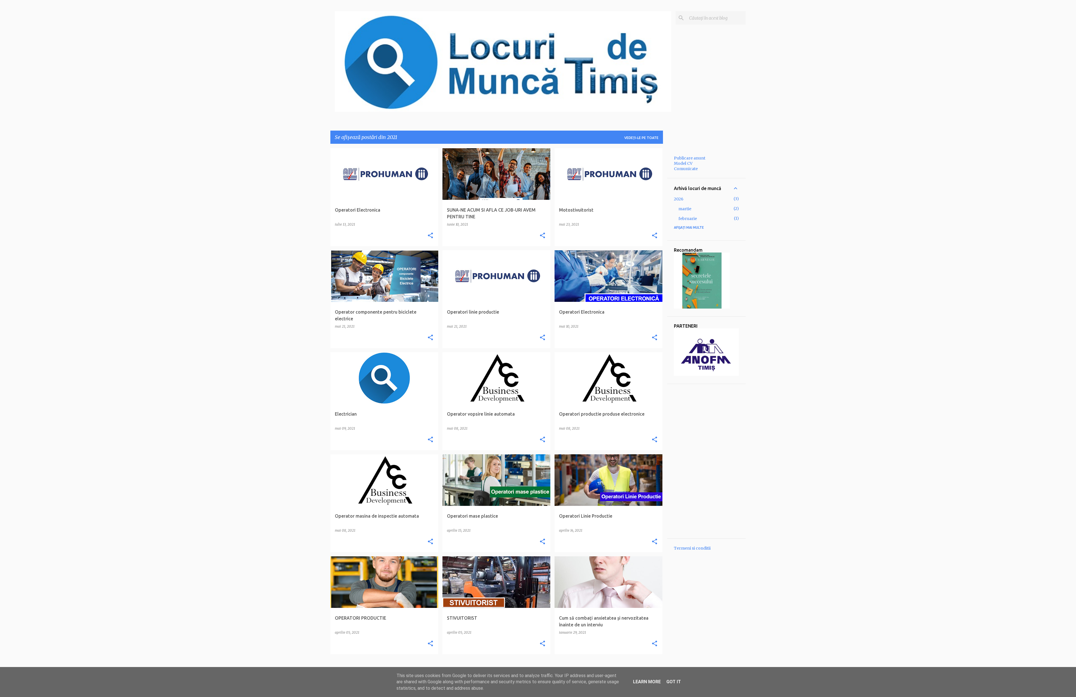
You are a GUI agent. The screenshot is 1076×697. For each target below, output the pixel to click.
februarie (687, 218)
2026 (678, 199)
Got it (673, 681)
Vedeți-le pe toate (641, 138)
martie (684, 208)
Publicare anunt (689, 158)
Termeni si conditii (692, 548)
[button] (430, 235)
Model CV (683, 163)
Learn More (647, 681)
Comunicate (686, 168)
